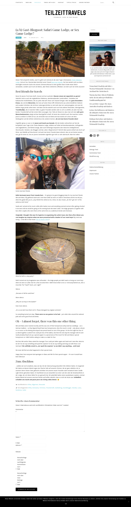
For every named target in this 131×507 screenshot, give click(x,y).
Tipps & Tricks (71, 2)
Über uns (29, 2)
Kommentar (19, 410)
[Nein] (129, 502)
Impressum (92, 170)
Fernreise (42, 388)
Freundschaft (50, 388)
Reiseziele (38, 2)
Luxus (79, 388)
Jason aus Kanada (57, 82)
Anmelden (92, 146)
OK (66, 504)
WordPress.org (94, 156)
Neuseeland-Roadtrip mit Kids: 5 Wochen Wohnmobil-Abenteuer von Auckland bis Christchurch (101, 88)
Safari (24, 390)
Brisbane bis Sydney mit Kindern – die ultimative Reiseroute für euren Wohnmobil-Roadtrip (101, 121)
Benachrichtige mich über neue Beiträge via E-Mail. (20, 478)
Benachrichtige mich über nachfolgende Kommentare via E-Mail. (20, 463)
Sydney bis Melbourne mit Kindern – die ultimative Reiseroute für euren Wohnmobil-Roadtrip (102, 112)
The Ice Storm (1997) (42, 219)
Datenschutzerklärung (96, 167)
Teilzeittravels (65, 12)
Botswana (35, 388)
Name (18, 437)
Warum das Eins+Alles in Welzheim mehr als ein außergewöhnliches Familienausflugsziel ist (101, 97)
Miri (25, 37)
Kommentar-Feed (95, 153)
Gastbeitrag (58, 388)
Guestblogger (67, 388)
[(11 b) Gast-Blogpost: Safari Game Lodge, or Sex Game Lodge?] (50, 59)
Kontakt (61, 2)
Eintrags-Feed (93, 149)
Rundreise (19, 390)
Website (18, 452)
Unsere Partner (84, 2)
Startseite (19, 2)
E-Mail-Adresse (19, 444)
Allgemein (35, 384)
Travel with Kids (49, 2)
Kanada (74, 388)
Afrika (19, 37)
